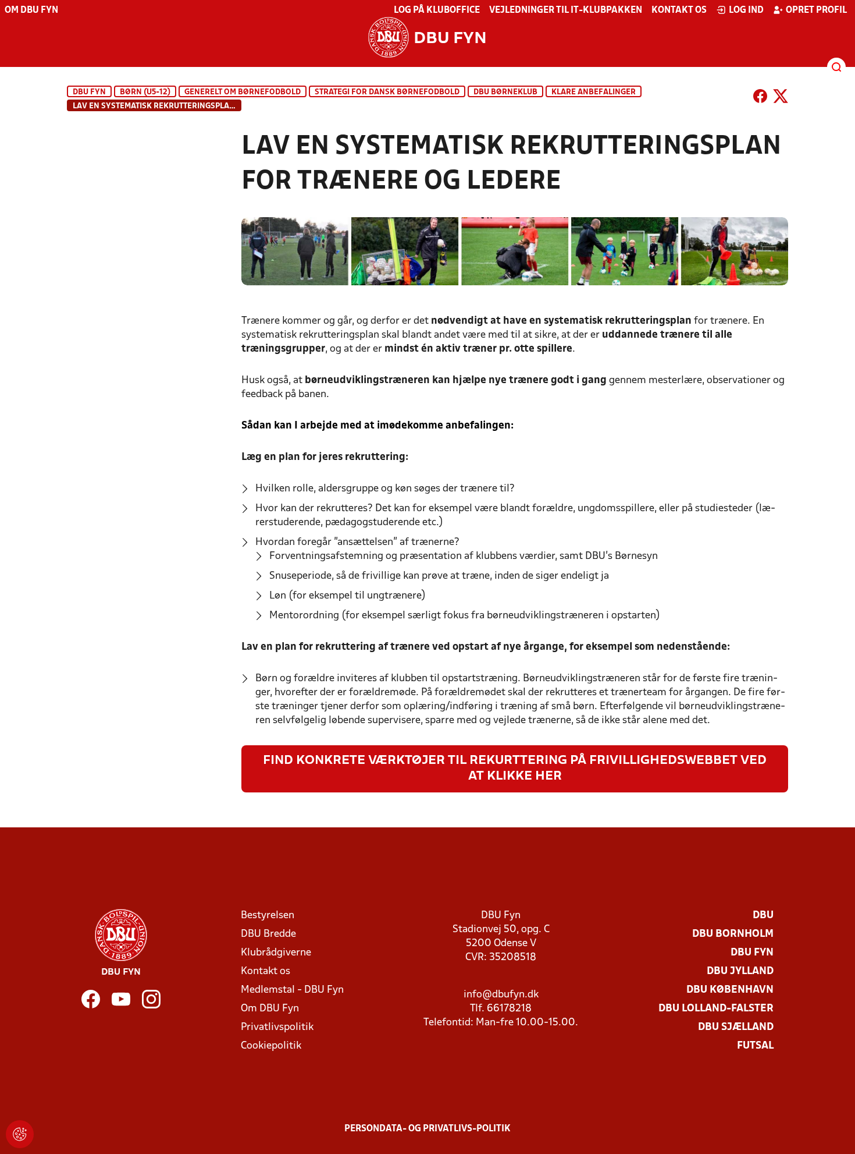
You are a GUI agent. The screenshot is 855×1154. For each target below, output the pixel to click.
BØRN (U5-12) (145, 92)
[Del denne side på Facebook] (760, 98)
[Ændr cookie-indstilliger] (20, 1134)
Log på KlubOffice (437, 10)
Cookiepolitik (271, 1046)
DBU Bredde (268, 934)
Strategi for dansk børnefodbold (387, 92)
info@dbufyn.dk (501, 995)
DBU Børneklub (505, 92)
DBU (763, 916)
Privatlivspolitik (277, 1027)
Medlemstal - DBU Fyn (292, 990)
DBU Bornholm (733, 934)
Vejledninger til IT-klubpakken (565, 10)
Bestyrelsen (267, 916)
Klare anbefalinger (593, 92)
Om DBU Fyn (31, 10)
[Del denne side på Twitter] (780, 98)
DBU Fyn (89, 92)
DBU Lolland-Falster (716, 1009)
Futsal (755, 1046)
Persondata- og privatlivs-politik (427, 1129)
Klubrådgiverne (276, 953)
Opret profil (816, 10)
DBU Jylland (740, 971)
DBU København (730, 990)
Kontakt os (679, 10)
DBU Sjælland (736, 1027)
